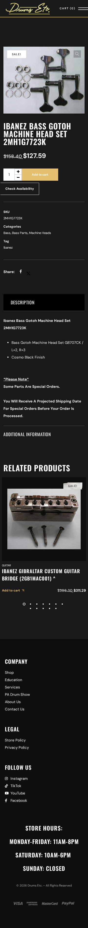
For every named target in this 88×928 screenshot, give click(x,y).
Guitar (6, 565)
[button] (77, 54)
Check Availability (19, 189)
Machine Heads (40, 233)
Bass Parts (20, 233)
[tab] (43, 302)
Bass (7, 233)
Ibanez (8, 247)
